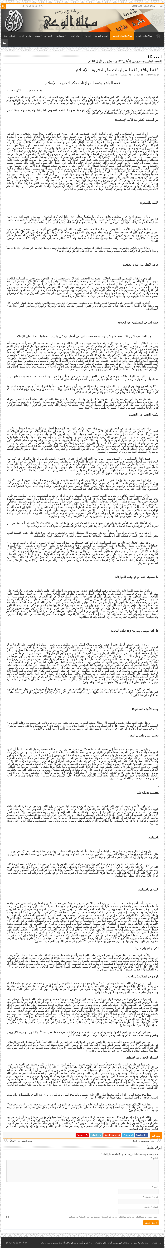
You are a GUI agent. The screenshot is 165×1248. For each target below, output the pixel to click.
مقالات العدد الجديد (144, 36)
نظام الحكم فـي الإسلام (21, 1140)
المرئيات (87, 36)
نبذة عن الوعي (25, 36)
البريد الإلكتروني (151, 1197)
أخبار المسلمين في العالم (143, 1140)
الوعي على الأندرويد (43, 36)
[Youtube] (33, 6)
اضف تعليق (124, 75)
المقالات (137, 75)
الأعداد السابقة (101, 36)
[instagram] (26, 6)
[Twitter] (36, 6)
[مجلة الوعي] (82, 20)
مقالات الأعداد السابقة (122, 36)
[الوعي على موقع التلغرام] (22, 6)
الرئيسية (158, 35)
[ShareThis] (30, 6)
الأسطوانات (61, 36)
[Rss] (42, 6)
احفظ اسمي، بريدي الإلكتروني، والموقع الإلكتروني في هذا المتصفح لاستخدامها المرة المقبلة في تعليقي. (114, 1217)
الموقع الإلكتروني (151, 1207)
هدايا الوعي (75, 36)
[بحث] (3, 6)
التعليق (155, 1158)
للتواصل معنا (9, 36)
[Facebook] (39, 6)
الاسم (155, 1187)
